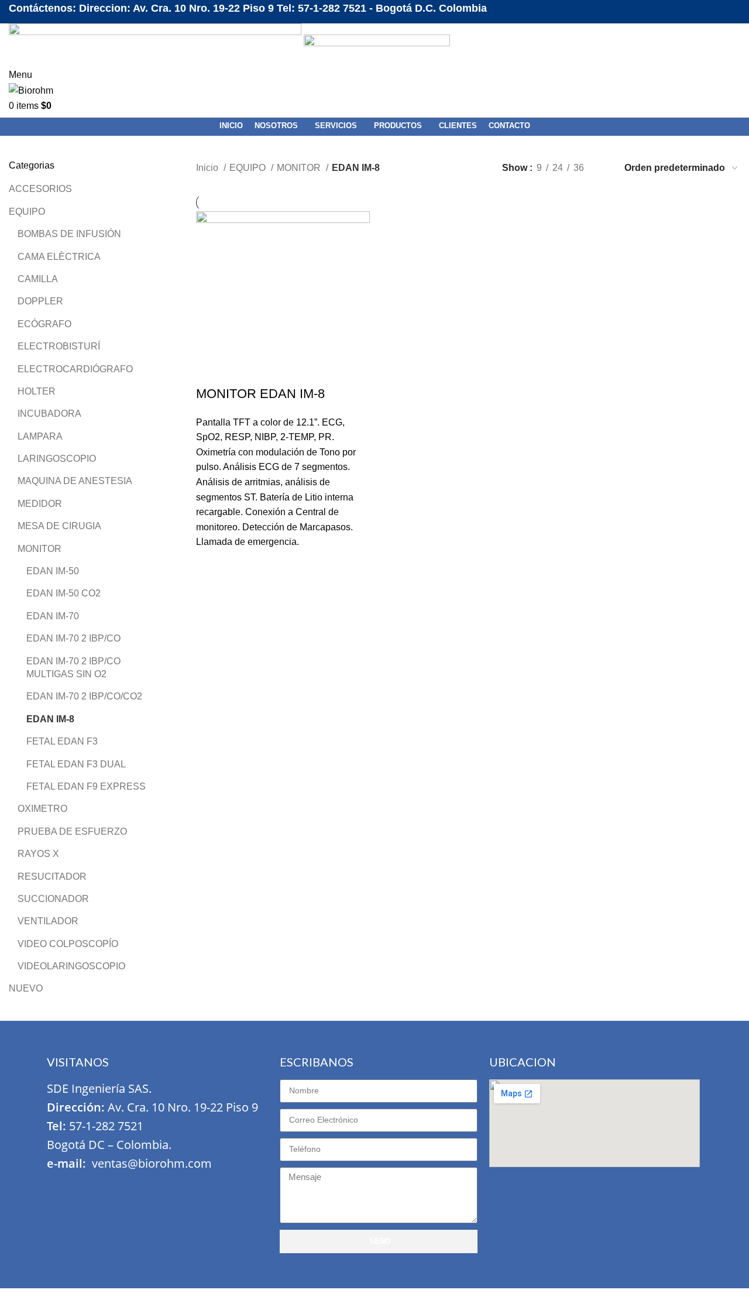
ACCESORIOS (40, 189)
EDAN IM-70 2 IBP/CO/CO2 (84, 696)
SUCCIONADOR (53, 899)
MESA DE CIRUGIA (59, 526)
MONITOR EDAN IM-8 (260, 393)
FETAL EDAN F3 (62, 741)
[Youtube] (130, 1187)
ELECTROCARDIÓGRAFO (75, 369)
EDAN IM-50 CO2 (63, 593)
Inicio (208, 168)
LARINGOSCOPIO (57, 459)
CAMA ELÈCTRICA (59, 257)
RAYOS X (38, 854)
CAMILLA (38, 279)
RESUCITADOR (52, 876)
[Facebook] (61, 1187)
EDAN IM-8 (50, 719)
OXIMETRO (42, 809)
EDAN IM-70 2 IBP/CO (73, 638)
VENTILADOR (48, 921)
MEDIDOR (40, 504)
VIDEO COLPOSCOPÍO (68, 944)
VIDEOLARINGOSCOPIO (71, 966)
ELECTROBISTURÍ (59, 346)
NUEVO (26, 988)
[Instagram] (96, 1187)
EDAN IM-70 (52, 616)
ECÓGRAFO (44, 324)
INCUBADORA (49, 414)
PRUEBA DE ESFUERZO (72, 831)
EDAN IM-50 (52, 571)
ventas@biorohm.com (152, 1163)
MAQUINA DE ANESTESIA (75, 481)
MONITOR (39, 549)
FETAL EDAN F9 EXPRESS (86, 786)
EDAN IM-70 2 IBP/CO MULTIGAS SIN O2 (73, 667)
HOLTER (37, 391)
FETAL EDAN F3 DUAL (76, 764)
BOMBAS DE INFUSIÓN (69, 234)
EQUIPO (27, 212)
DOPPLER (40, 301)
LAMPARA (40, 436)
